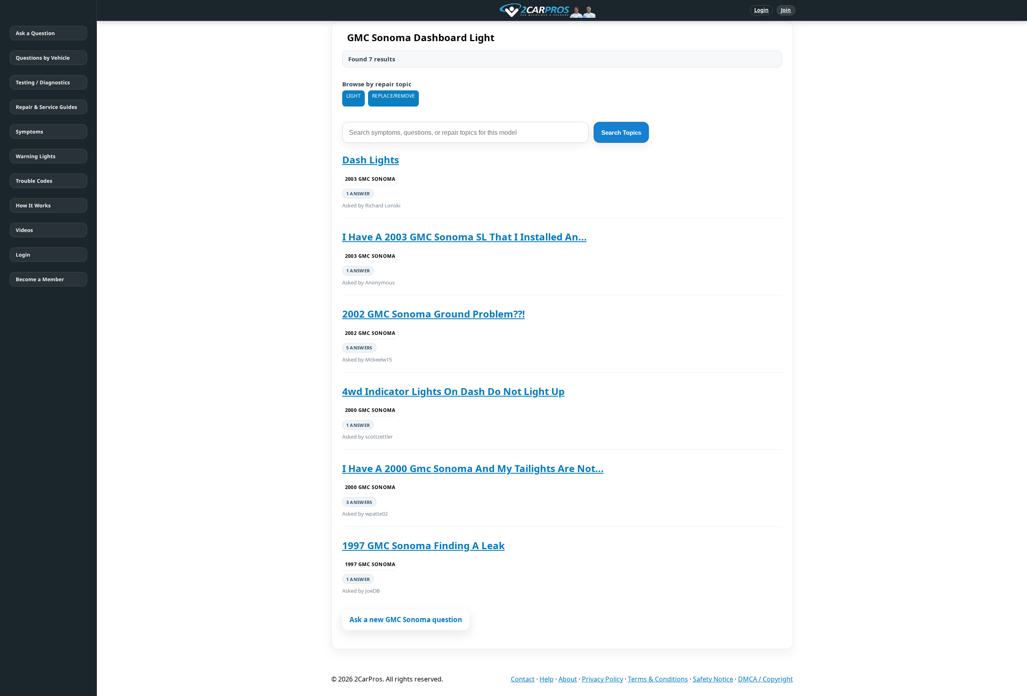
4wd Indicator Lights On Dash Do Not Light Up (453, 391)
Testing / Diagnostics (43, 82)
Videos (24, 230)
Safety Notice (713, 679)
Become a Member (40, 279)
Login (761, 10)
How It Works (33, 205)
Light (353, 95)
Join (786, 10)
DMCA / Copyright (765, 679)
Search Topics (621, 132)
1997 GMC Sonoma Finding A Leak (423, 545)
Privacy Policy (602, 679)
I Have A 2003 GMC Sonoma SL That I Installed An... (464, 236)
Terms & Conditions (658, 679)
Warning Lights (35, 156)
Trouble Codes (34, 180)
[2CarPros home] (505, 10)
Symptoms (29, 131)
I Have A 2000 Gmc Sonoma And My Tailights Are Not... (473, 468)
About (567, 679)
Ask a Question (35, 33)
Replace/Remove (393, 95)
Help (547, 679)
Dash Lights (370, 159)
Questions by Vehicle (43, 57)
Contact (523, 679)
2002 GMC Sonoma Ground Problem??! (433, 313)
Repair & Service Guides (46, 107)
